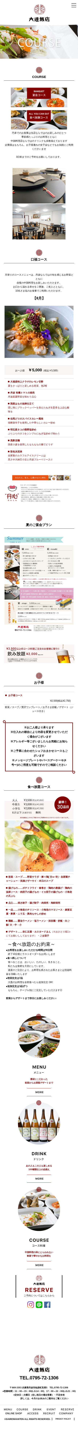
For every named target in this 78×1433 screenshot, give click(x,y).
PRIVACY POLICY (63, 1419)
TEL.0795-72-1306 (39, 1377)
